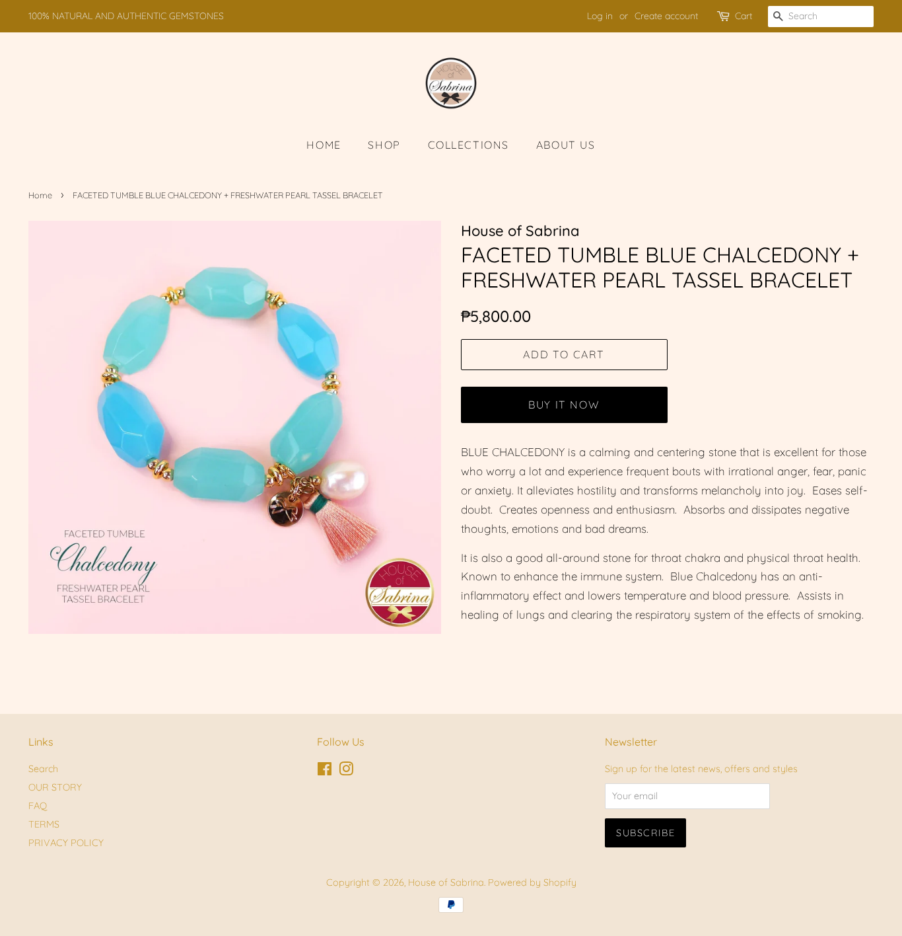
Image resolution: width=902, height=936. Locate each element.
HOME (323, 144)
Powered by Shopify (532, 882)
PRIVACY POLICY (66, 843)
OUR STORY (55, 787)
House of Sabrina (446, 882)
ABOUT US (566, 144)
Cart (743, 16)
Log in (600, 16)
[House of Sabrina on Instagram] (346, 771)
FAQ (37, 806)
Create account (666, 16)
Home (40, 195)
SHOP (384, 144)
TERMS (43, 824)
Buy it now (564, 404)
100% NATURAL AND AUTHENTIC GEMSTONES (126, 16)
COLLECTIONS (469, 144)
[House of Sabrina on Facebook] (324, 771)
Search (43, 769)
